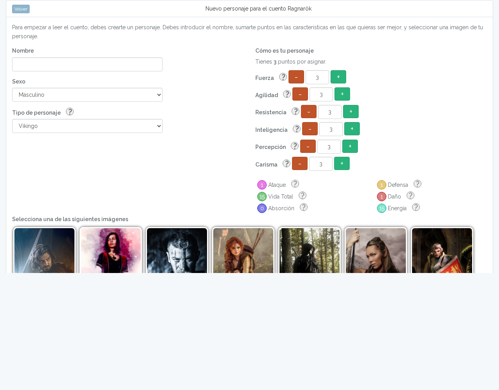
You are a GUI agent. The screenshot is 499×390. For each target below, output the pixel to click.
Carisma (272, 164)
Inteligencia (277, 129)
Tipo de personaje (42, 112)
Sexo (18, 81)
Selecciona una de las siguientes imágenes (70, 219)
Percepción (276, 146)
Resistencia (276, 111)
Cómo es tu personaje (284, 51)
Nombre (23, 51)
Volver (20, 9)
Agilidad (272, 94)
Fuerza (270, 77)
